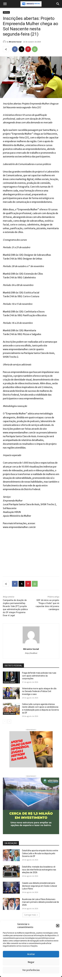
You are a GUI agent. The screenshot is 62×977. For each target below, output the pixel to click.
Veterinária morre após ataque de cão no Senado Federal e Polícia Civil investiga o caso (39, 691)
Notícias (6, 12)
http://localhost (31, 653)
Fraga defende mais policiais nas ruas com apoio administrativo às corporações (39, 676)
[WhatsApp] (35, 49)
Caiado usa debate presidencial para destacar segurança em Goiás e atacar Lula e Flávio (39, 886)
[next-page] (9, 721)
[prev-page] (4, 721)
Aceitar (31, 954)
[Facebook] (15, 49)
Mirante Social (15, 42)
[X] (21, 49)
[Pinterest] (28, 49)
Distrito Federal (9, 682)
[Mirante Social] (5, 41)
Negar (31, 962)
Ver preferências (31, 970)
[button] (57, 925)
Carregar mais (30, 915)
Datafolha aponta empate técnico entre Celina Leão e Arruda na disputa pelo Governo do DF (40, 853)
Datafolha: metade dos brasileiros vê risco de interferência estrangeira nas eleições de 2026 (39, 870)
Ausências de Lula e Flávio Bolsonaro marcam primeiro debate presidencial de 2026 (40, 902)
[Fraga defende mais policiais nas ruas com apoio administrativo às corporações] (11, 677)
